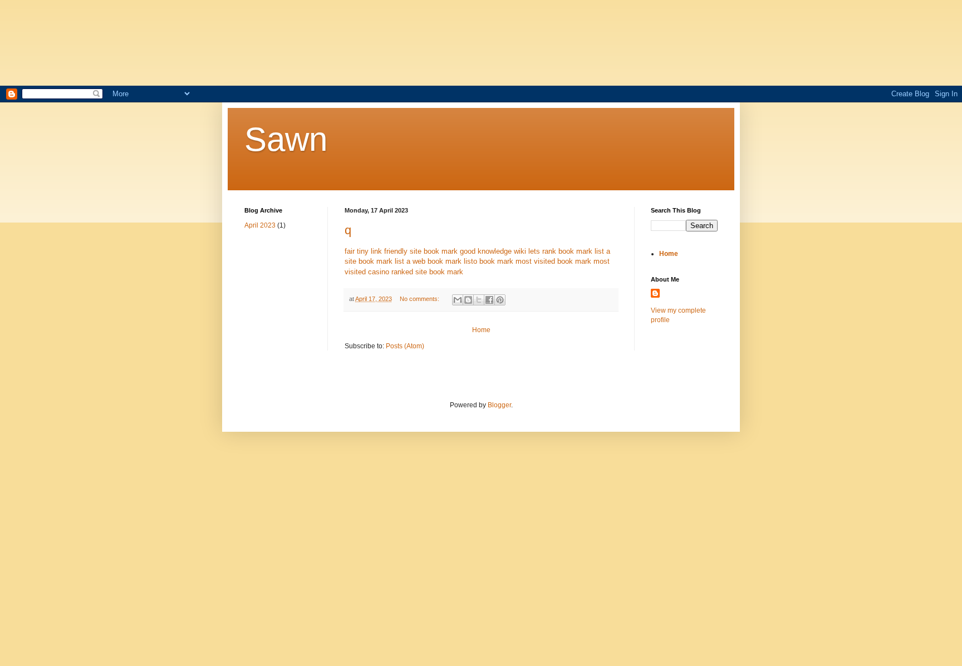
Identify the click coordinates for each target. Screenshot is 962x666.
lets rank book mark (560, 251)
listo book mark (488, 261)
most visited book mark (553, 261)
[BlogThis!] (468, 299)
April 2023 (260, 225)
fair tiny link (363, 251)
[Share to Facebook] (489, 299)
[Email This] (457, 299)
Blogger (499, 405)
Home (481, 330)
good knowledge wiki (493, 251)
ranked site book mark (427, 272)
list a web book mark (428, 261)
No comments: (420, 298)
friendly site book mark (421, 251)
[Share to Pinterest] (499, 299)
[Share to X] (478, 299)
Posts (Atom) (405, 346)
